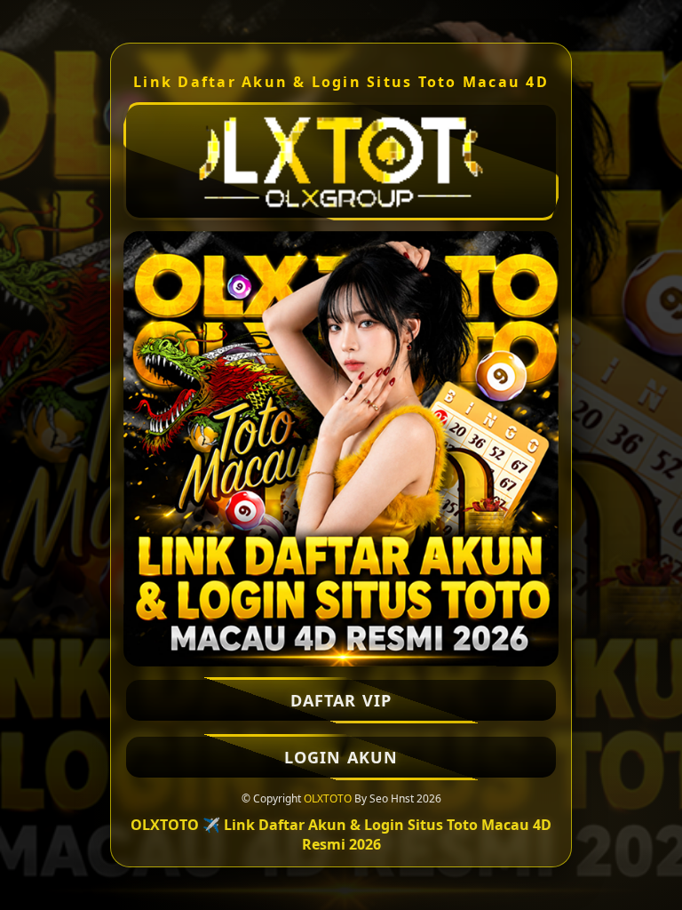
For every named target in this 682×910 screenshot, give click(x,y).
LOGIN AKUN (341, 757)
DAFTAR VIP (341, 700)
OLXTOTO (328, 798)
